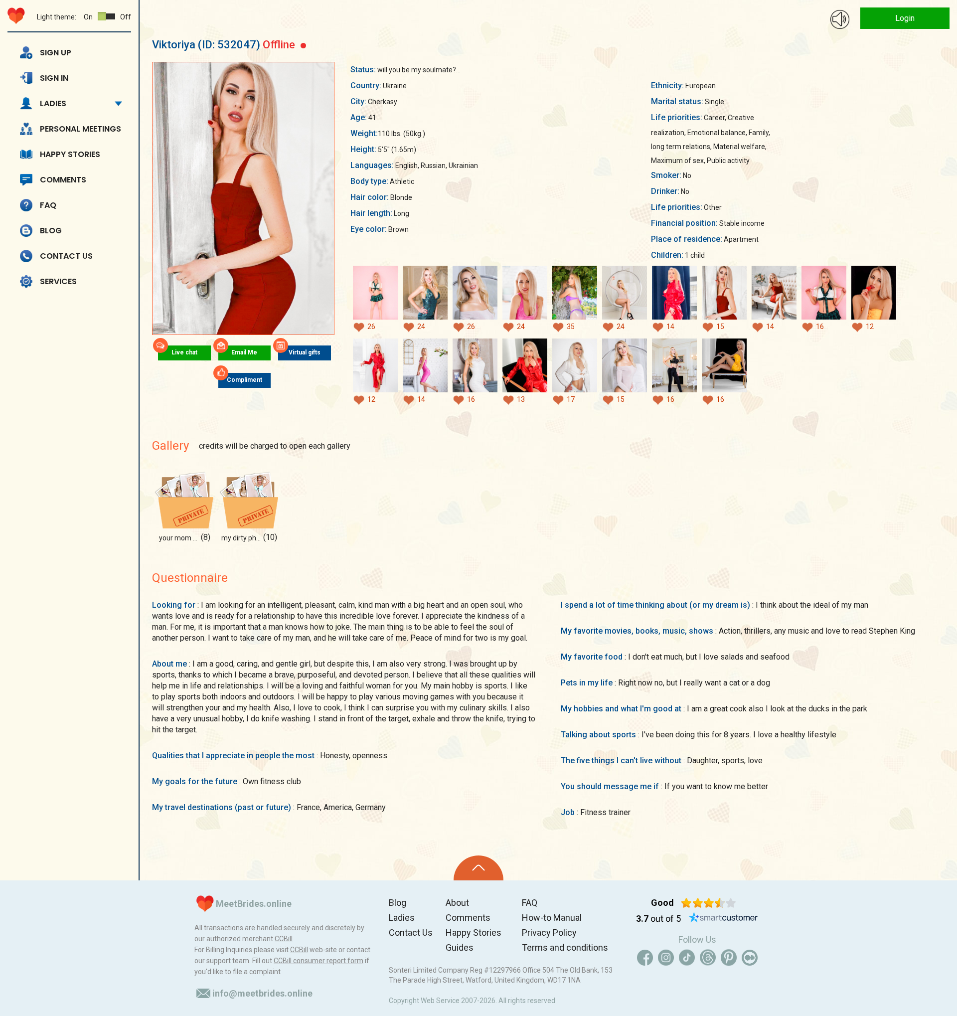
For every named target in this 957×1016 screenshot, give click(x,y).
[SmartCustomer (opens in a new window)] (723, 919)
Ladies (53, 103)
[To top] (478, 867)
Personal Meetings (80, 129)
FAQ (48, 205)
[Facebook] (645, 957)
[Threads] (707, 957)
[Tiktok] (686, 957)
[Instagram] (665, 957)
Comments (63, 179)
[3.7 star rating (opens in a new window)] (708, 903)
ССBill (284, 939)
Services (58, 281)
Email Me (244, 352)
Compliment (244, 379)
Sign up (55, 52)
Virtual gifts (304, 352)
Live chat (184, 352)
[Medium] (749, 957)
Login (905, 18)
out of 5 (658, 918)
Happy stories (70, 154)
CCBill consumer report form (318, 961)
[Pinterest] (728, 957)
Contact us (66, 256)
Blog (51, 230)
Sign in (54, 78)
